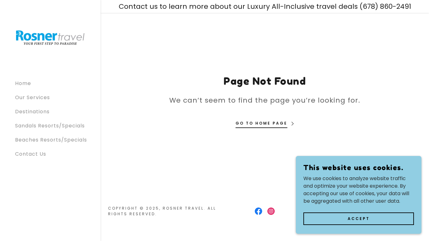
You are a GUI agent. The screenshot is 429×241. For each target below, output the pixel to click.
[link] (50, 37)
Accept (359, 218)
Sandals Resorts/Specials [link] (50, 125)
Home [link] (23, 83)
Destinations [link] (32, 111)
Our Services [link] (32, 97)
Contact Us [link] (30, 154)
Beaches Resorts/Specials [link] (51, 139)
